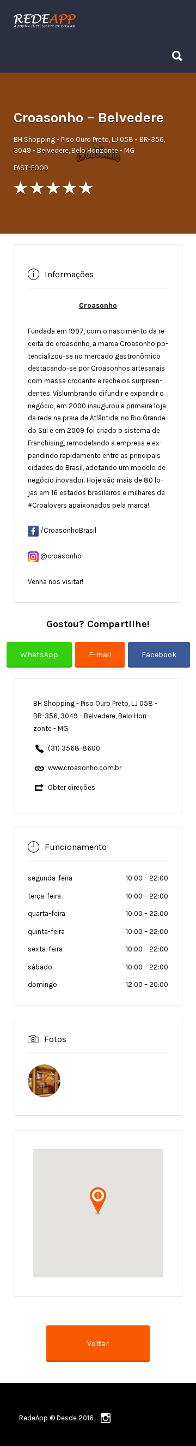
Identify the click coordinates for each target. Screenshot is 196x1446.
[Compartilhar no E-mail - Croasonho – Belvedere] (101, 662)
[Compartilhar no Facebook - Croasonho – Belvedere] (159, 662)
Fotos (55, 1039)
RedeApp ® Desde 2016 (56, 1418)
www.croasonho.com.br (84, 768)
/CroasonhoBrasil (67, 530)
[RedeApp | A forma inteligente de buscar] (95, 20)
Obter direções (71, 787)
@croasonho (60, 556)
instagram (106, 1418)
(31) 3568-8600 (74, 748)
